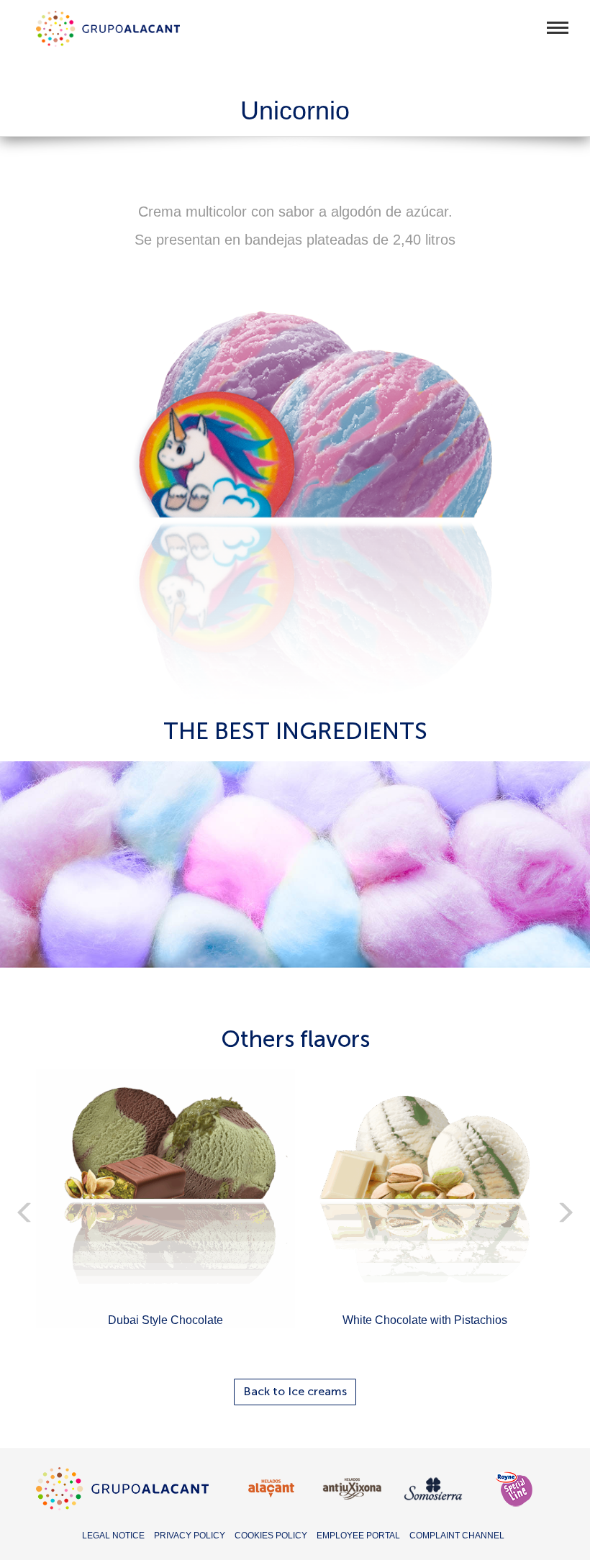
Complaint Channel (456, 1535)
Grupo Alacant (108, 29)
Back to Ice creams (295, 1391)
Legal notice (113, 1535)
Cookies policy (271, 1535)
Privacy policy (189, 1535)
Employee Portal (358, 1535)
